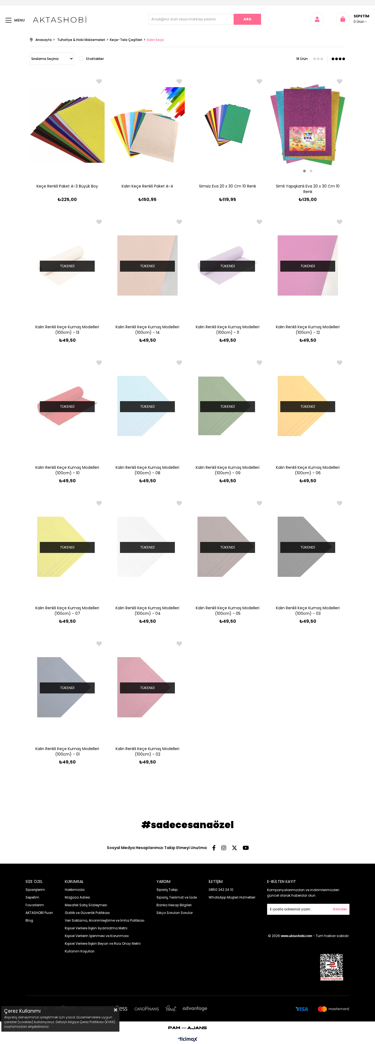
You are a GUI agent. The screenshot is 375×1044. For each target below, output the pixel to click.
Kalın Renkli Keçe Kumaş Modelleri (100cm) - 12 (308, 329)
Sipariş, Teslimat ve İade (176, 897)
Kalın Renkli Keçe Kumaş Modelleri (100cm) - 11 (227, 329)
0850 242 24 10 (221, 889)
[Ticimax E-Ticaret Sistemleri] (187, 1040)
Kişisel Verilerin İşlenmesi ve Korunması (97, 935)
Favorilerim (35, 905)
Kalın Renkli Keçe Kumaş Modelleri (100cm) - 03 (308, 610)
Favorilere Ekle (99, 81)
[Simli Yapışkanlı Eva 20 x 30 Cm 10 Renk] (307, 125)
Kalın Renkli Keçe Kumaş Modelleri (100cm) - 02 (147, 751)
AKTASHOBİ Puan (39, 912)
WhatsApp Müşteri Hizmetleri (232, 897)
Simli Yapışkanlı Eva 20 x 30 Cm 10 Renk (308, 188)
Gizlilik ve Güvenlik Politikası (87, 912)
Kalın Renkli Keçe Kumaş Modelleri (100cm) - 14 (147, 329)
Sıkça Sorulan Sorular (174, 912)
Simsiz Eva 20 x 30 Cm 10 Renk (227, 186)
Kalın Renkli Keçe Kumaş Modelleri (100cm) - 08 (147, 470)
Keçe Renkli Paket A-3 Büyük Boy (67, 186)
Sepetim (32, 897)
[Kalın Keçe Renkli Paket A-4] (147, 125)
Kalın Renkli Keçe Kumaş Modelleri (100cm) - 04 (147, 610)
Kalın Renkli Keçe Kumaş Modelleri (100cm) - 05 (227, 610)
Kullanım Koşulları (79, 951)
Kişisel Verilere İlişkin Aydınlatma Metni (96, 928)
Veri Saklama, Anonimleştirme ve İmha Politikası (104, 920)
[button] (304, 171)
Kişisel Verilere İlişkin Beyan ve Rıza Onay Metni (103, 943)
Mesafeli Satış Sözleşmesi (86, 905)
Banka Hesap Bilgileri (174, 905)
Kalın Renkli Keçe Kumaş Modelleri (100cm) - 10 (67, 470)
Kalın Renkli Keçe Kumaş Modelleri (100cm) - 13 (67, 329)
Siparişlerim (35, 889)
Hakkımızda (75, 889)
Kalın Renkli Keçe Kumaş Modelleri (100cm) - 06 (308, 470)
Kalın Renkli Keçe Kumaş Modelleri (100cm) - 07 (67, 610)
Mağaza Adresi (77, 897)
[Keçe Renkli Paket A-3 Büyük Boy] (67, 125)
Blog (29, 920)
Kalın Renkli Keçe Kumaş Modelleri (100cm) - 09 (227, 470)
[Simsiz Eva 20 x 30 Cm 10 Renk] (227, 125)
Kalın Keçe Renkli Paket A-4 (147, 186)
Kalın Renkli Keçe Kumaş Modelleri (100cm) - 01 (67, 751)
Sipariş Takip (167, 889)
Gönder (340, 909)
